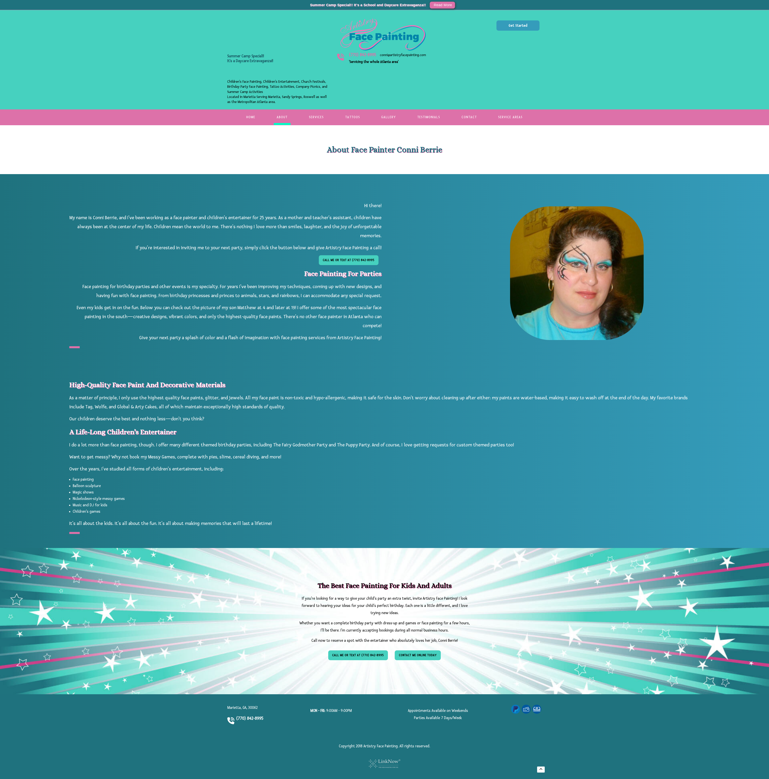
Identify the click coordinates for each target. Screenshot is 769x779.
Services (316, 117)
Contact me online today (418, 655)
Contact (469, 117)
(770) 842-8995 (362, 54)
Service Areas (510, 117)
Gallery (388, 117)
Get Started (518, 25)
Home (250, 117)
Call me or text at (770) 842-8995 (348, 260)
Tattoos (352, 117)
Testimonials (428, 117)
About (282, 117)
